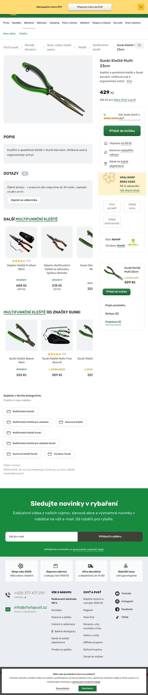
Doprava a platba (61, 617)
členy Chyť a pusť (125, 99)
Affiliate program (93, 642)
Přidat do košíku (122, 131)
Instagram (127, 601)
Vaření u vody (91, 635)
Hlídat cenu (132, 206)
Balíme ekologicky (65, 631)
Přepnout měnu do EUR (90, 7)
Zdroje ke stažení (93, 656)
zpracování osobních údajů (86, 682)
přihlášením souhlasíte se (74, 549)
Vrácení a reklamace (63, 624)
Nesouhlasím (62, 688)
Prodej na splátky (61, 649)
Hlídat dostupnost (112, 221)
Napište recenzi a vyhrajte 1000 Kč (93, 601)
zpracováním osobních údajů (88, 549)
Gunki (121, 245)
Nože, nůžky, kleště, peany (59, 47)
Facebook (127, 609)
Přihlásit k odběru (110, 536)
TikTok (125, 617)
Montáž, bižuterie (30, 47)
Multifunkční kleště (100, 47)
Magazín (88, 610)
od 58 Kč (126, 143)
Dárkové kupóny (92, 649)
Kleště (82, 47)
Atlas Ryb (88, 617)
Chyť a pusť (11, 47)
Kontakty (56, 610)
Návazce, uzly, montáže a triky (92, 626)
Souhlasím (87, 688)
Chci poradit (111, 206)
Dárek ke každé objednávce (60, 640)
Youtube (126, 593)
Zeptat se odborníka (24, 200)
